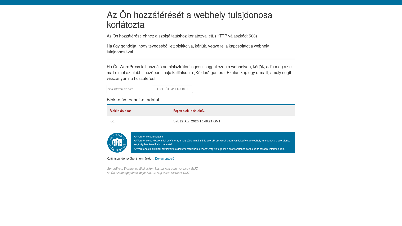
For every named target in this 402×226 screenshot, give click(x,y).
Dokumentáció (164, 158)
